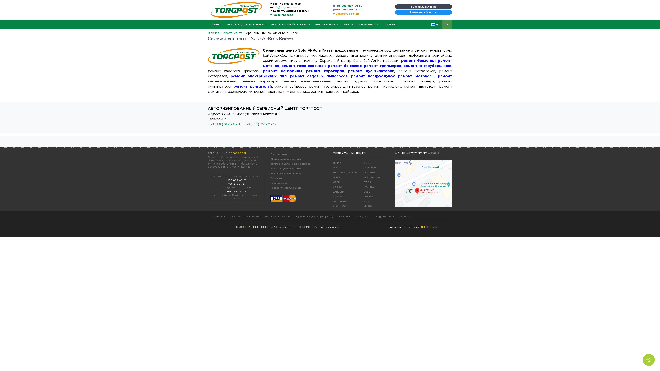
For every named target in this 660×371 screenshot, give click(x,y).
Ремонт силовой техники (289, 24)
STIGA (367, 182)
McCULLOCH (340, 206)
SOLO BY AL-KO (373, 177)
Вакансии (276, 178)
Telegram (362, 216)
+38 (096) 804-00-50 (348, 5)
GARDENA (338, 191)
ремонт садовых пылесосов (319, 76)
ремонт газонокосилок (303, 66)
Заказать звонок (347, 13)
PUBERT (368, 196)
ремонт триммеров (382, 66)
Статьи (286, 216)
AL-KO (367, 162)
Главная (216, 24)
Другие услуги (325, 24)
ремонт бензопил (418, 61)
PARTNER (369, 172)
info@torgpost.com (285, 7)
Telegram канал (384, 216)
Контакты (270, 216)
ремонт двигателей (253, 86)
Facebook (345, 216)
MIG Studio (431, 227)
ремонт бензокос (344, 66)
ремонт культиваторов (371, 71)
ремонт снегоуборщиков (427, 66)
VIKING (368, 206)
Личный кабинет (424, 12)
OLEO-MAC (370, 167)
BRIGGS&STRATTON (345, 172)
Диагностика (278, 154)
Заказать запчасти (424, 6)
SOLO (367, 191)
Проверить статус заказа (286, 187)
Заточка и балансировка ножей (290, 163)
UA (437, 24)
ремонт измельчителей (306, 81)
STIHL (367, 201)
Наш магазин (278, 183)
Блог (347, 24)
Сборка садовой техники (286, 159)
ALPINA (337, 162)
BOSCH (337, 167)
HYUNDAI (369, 187)
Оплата (236, 216)
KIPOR (336, 182)
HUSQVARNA (340, 201)
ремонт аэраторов (325, 71)
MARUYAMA (339, 196)
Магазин (389, 24)
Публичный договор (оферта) (314, 216)
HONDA (337, 177)
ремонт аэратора (259, 81)
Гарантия (253, 216)
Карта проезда (282, 14)
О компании (367, 24)
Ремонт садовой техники (245, 24)
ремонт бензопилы (282, 71)
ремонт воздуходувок (373, 76)
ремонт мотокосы (416, 76)
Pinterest (405, 216)
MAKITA (337, 187)
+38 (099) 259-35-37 (348, 9)
